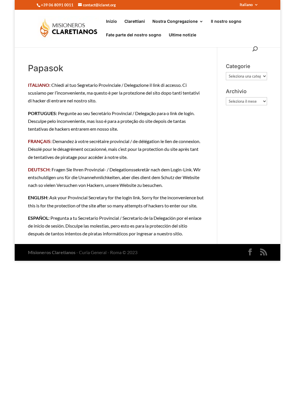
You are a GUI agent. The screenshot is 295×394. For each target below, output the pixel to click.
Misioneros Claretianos (51, 252)
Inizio (111, 21)
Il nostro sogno (226, 21)
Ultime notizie (182, 35)
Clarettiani (134, 21)
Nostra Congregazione (175, 21)
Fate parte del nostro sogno (133, 35)
